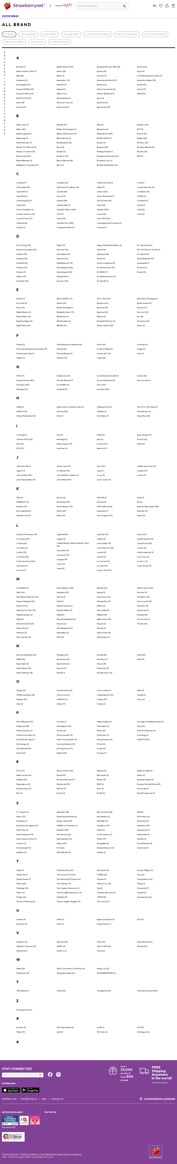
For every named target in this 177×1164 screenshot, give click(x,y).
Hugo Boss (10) (143, 416)
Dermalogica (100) (65, 267)
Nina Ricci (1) (102, 659)
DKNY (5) (101, 258)
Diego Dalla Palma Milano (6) (109, 245)
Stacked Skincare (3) (105, 848)
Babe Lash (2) (22, 124)
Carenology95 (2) (24, 200)
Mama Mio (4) (22, 628)
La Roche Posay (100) (25, 561)
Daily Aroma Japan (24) (26, 249)
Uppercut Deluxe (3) (106, 919)
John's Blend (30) (64, 479)
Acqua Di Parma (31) (25, 93)
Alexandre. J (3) (63, 80)
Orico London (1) (104, 690)
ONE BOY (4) (62, 699)
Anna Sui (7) (102, 75)
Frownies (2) (142, 344)
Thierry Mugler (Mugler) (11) (68, 901)
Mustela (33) (142, 615)
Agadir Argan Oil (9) (65, 66)
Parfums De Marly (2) (25, 735)
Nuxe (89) (141, 655)
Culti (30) (141, 209)
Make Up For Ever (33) (26, 610)
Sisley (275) (62, 843)
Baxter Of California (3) (26, 147)
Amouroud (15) (63, 107)
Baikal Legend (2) (23, 133)
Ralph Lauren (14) (23, 775)
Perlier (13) (61, 730)
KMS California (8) (104, 506)
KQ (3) (139, 502)
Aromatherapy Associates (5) (149, 75)
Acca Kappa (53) (23, 84)
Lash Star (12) (102, 534)
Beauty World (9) (23, 156)
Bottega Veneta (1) (105, 151)
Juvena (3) (141, 475)
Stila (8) (140, 812)
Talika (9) (20, 870)
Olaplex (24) (21, 699)
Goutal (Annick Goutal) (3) (108, 376)
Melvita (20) (102, 588)
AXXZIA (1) (141, 93)
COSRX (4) (141, 196)
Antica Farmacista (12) (106, 89)
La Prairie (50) (22, 557)
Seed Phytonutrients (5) (67, 816)
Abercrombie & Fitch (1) (26, 71)
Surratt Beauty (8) (144, 843)
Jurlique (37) (142, 470)
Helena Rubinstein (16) (26, 416)
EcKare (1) (20, 298)
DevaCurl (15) (62, 281)
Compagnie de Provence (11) (109, 223)
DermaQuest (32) (64, 272)
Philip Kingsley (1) (104, 721)
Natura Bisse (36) (23, 668)
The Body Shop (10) (65, 870)
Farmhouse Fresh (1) (25, 353)
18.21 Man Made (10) (65, 1027)
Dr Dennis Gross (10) (106, 267)
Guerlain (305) (103, 389)
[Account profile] (167, 6)
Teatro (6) (20, 892)
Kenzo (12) (61, 497)
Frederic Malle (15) (105, 349)
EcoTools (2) (21, 303)
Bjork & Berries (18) (65, 160)
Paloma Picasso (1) (24, 730)
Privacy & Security (10, 1154)
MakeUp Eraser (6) (24, 615)
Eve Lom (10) (142, 312)
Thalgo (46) (21, 897)
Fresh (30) (101, 358)
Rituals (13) (101, 779)
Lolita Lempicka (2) (145, 552)
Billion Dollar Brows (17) (67, 133)
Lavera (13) (101, 552)
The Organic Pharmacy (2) (68, 888)
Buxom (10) (142, 133)
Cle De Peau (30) (104, 200)
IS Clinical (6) (102, 444)
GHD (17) (20, 376)
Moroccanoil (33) (144, 601)
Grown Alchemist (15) (106, 380)
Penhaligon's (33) (64, 726)
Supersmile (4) (143, 834)
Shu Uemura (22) (64, 834)
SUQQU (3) (141, 839)
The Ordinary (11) (64, 883)
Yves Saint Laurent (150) (147, 990)
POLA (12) (101, 744)
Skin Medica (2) (103, 816)
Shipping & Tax (9, 1099)
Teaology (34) (22, 888)
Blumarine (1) (102, 129)
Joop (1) (100, 470)
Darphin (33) (21, 254)
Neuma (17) (61, 668)
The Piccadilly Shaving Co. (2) (69, 892)
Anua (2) (100, 98)
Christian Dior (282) (65, 223)
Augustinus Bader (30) (146, 80)
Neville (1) (61, 672)
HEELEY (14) (21, 411)
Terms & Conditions (30, 1154)
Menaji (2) (101, 592)
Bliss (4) (100, 124)
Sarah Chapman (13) (24, 834)
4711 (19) (140, 1027)
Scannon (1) (21, 843)
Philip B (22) (62, 753)
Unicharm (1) (21, 924)
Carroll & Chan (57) (24, 218)
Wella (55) (20, 968)
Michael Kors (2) (104, 601)
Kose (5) (140, 497)
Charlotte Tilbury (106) (66, 209)
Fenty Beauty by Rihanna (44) (69, 344)
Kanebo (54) (21, 506)
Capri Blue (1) (22, 196)
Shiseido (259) (63, 830)
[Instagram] (58, 1075)
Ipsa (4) (100, 439)
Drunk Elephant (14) (145, 258)
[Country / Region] (154, 6)
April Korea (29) (103, 107)
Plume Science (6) (104, 739)
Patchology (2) (22, 744)
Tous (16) (140, 874)
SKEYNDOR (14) (64, 852)
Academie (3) (22, 80)
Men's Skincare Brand (127, 34)
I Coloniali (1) (21, 435)
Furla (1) (140, 353)
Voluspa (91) (142, 946)
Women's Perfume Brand (98, 34)
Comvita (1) (101, 227)
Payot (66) (21, 753)
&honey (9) (21, 1027)
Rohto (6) (141, 775)
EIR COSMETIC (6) (65, 298)
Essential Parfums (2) (106, 321)
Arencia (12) (142, 66)
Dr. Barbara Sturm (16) (106, 276)
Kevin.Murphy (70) (65, 506)
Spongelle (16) (103, 843)
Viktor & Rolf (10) (104, 946)
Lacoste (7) (21, 570)
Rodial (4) (101, 793)
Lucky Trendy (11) (144, 565)
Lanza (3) (61, 568)
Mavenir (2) (62, 623)
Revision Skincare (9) (66, 779)
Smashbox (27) (103, 825)
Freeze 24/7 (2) (104, 353)
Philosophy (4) (103, 726)
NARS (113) (20, 659)
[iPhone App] (11, 1092)
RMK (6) (100, 784)
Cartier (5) (20, 227)
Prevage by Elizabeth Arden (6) (150, 721)
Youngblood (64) (104, 990)
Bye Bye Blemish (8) (145, 147)
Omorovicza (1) (63, 695)
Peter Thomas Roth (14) (67, 739)
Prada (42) (101, 748)
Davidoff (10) (21, 263)
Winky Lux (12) (103, 968)
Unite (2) (60, 919)
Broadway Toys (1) (104, 160)
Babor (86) (21, 129)
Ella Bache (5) (62, 316)
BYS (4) (140, 156)
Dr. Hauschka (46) (144, 245)
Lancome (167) (63, 555)
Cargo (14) (20, 205)
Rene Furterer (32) (65, 770)
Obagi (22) (21, 690)
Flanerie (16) (62, 358)
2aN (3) (60, 1032)
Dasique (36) (21, 258)
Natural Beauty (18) (24, 672)
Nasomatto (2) (22, 664)
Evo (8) (140, 316)
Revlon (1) (61, 793)
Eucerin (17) (142, 307)
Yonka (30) (61, 990)
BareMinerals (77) (24, 142)
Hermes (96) (62, 411)
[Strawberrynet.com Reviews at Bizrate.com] (10, 1124)
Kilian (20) (61, 515)
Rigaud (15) (101, 770)
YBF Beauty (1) (22, 990)
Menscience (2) (103, 597)
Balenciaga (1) (22, 138)
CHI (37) (60, 214)
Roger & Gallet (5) (145, 770)
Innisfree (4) (62, 448)
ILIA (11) (60, 435)
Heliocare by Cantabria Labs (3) (70, 407)
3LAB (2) (100, 1027)
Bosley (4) (101, 142)
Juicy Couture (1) (104, 479)
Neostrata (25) (63, 659)
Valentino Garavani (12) (26, 946)
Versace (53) (62, 942)
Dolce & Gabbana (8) (106, 263)
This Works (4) (103, 870)
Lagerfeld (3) (62, 534)
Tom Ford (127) (103, 901)
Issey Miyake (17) (144, 435)
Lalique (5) (61, 539)
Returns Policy (29, 1099)
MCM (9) (60, 637)
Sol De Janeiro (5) (104, 834)
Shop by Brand (10, 16)
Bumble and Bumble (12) (107, 165)
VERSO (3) (61, 946)
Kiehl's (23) (61, 511)
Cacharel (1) (21, 182)
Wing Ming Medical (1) (66, 973)
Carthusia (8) (21, 223)
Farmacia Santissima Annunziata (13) (31, 349)
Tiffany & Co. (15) (104, 883)
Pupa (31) (141, 726)
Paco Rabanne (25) (24, 721)
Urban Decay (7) (104, 924)
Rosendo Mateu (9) (145, 779)
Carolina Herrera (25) (25, 214)
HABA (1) (20, 407)
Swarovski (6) (142, 848)
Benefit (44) (62, 124)
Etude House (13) (144, 303)
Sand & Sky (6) (22, 830)
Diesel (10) (101, 249)
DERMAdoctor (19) (65, 263)
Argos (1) (140, 71)
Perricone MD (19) (65, 735)
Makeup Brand (50, 34)
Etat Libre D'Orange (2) (147, 298)
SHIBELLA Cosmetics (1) (67, 825)
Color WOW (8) (103, 218)
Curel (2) (140, 214)
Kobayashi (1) (102, 511)
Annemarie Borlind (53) (107, 80)
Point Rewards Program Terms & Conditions (61, 1154)
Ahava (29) (61, 71)
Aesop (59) (21, 107)
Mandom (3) (21, 632)
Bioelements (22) (64, 142)
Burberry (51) (142, 124)
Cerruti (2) (61, 196)
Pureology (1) (142, 735)
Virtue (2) (101, 951)
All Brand (9, 34)
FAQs (44, 1099)
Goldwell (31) (62, 389)
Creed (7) (141, 205)
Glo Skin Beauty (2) (65, 380)
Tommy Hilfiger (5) (145, 870)
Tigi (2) (100, 888)
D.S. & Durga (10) (23, 245)
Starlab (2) (101, 852)
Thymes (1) (101, 879)
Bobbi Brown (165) (105, 133)
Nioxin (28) (101, 664)
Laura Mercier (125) (105, 548)
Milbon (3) (101, 606)
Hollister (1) (101, 411)
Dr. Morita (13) (143, 254)
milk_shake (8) (103, 610)
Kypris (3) (141, 515)
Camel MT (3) (22, 191)
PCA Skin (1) (61, 721)
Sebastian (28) (63, 812)
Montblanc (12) (143, 597)
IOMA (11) (101, 435)
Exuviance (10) (143, 321)
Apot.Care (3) (102, 102)
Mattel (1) (60, 615)
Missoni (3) (101, 623)
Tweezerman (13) (144, 897)
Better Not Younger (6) (66, 129)
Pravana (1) (101, 753)
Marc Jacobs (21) (23, 637)
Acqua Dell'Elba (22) (25, 89)
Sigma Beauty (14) (64, 839)
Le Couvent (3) (103, 561)
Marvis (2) (61, 597)
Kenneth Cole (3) (23, 515)
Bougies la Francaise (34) (108, 156)
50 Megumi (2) (143, 1032)
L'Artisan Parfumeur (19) (26, 534)
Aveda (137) (142, 84)
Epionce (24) (102, 312)
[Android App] (31, 1092)
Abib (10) (20, 75)
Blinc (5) (60, 165)
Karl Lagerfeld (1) (23, 511)
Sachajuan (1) (21, 821)
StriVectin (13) (143, 821)
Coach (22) (101, 214)
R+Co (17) (20, 770)
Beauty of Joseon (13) (25, 151)
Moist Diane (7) (103, 637)
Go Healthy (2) (63, 384)
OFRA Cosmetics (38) (25, 695)
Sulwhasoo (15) (143, 825)
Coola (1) (140, 182)
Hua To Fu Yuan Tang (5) (147, 407)
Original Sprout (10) (105, 695)
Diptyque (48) (103, 254)
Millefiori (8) (102, 615)
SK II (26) (60, 848)
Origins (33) (102, 699)
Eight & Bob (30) (23, 325)
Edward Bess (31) (23, 316)
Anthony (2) (102, 84)
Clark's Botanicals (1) (105, 196)
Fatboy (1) (20, 358)
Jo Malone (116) (63, 470)
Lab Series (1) (22, 565)
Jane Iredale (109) (24, 475)
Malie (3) (20, 619)
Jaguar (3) (20, 470)
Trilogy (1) (141, 883)
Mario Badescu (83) (65, 588)
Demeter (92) (22, 281)
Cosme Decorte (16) (146, 187)
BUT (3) (140, 129)
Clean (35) (101, 205)
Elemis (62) (61, 303)
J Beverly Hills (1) (23, 466)
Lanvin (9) (61, 564)
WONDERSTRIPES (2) (106, 973)
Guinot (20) (142, 376)
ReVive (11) (61, 788)
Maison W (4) (22, 606)
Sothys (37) (102, 839)
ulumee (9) (21, 919)
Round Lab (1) (143, 788)
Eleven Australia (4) (65, 307)
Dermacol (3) (62, 258)
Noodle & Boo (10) (104, 672)
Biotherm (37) (63, 156)
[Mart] (63, 6)
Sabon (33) (21, 816)
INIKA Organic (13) (64, 444)
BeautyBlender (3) (24, 160)
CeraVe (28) (62, 191)
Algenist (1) (61, 89)
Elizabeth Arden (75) (65, 312)
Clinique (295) (103, 209)
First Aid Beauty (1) (64, 353)
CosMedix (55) (143, 191)
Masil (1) (60, 601)
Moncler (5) (142, 592)
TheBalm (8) (62, 897)
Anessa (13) (101, 71)
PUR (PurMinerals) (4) (146, 730)
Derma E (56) (62, 249)
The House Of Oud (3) (66, 874)
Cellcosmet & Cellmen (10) (68, 187)
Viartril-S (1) (62, 951)
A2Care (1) (20, 66)
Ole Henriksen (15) (64, 690)
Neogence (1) (62, 655)
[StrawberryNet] (23, 5)
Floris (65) (101, 344)
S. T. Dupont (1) (22, 812)
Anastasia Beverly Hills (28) (108, 66)
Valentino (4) (21, 942)
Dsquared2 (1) (143, 263)
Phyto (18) (101, 730)
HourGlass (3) (103, 416)
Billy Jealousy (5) (64, 138)
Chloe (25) (61, 218)
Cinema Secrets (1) (105, 182)
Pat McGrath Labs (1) (25, 739)
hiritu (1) (60, 416)
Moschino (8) (142, 606)
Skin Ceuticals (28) (104, 812)
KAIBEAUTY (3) (22, 502)
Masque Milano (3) (64, 610)
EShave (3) (101, 316)
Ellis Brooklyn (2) (64, 321)
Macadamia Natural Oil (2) (27, 597)
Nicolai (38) (102, 655)
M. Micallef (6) (22, 588)
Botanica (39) (102, 147)
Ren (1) (19, 793)
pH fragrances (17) (65, 748)
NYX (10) (140, 659)
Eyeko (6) (141, 325)
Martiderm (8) (63, 592)
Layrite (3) (101, 557)
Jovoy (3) (101, 475)
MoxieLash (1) (143, 610)
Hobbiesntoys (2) (104, 407)
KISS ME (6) (102, 497)
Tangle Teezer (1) (23, 879)
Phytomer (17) (103, 735)
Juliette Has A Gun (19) (146, 466)
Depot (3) (61, 245)
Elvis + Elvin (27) (104, 298)
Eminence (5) (102, 303)
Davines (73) (21, 267)
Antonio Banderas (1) (105, 93)
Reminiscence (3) (23, 788)
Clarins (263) (102, 191)
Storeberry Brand (60, 42)
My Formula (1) (143, 619)
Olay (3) (19, 704)
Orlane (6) (101, 704)
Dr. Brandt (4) (102, 281)
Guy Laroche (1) (144, 380)
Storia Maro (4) (143, 816)
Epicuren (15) (102, 307)
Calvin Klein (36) (23, 187)
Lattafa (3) (101, 539)
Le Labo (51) (102, 565)
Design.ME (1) (62, 276)
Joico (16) (101, 466)
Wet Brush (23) (22, 973)
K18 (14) (19, 497)
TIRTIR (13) (101, 897)
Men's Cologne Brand (155, 34)
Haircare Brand (71, 34)
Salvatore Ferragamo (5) (27, 825)
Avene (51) (141, 89)
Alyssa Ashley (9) (64, 98)
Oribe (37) (61, 704)
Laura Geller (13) (104, 543)
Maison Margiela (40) (25, 601)
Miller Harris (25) (104, 619)
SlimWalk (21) (102, 821)
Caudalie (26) (62, 182)
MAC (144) (20, 592)
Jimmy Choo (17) (64, 466)
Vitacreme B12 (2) (145, 942)
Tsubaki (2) (141, 892)
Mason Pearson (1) (65, 606)
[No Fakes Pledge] (35, 1123)
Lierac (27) (142, 534)
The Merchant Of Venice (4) (69, 879)
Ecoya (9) (20, 307)
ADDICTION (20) (23, 98)
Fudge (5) (141, 349)
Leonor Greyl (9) (104, 570)
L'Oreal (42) (21, 543)
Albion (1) (60, 75)
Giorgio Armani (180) (25, 380)
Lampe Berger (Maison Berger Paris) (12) (73, 544)
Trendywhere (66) (145, 879)
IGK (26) (20, 444)
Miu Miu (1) (101, 628)
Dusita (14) (141, 272)
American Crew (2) (65, 102)
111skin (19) (20, 1032)
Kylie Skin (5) (142, 511)
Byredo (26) (142, 151)
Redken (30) (21, 779)
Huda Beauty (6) (144, 411)
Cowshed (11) (142, 200)
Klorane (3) (101, 502)
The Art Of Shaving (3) (25, 901)
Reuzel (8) (61, 775)
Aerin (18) (20, 102)
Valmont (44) (21, 951)
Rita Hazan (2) (103, 775)
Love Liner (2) (143, 557)
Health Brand (37, 42)
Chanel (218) (62, 200)
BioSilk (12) (61, 151)
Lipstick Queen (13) (145, 539)
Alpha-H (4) (62, 93)
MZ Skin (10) (142, 623)
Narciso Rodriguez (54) (26, 655)
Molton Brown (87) (145, 588)
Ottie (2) (140, 690)
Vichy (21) (101, 942)
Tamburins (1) (22, 874)
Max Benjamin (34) (65, 628)
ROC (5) (100, 788)
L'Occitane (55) (23, 539)
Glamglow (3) (22, 389)
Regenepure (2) (23, 784)
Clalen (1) (100, 187)
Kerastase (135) (63, 502)
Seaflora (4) (21, 852)
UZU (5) (140, 919)
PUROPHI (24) (143, 739)
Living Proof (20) (144, 543)
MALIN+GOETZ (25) (25, 623)
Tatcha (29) (21, 883)
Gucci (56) (101, 384)
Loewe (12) (142, 548)
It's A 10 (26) (142, 439)
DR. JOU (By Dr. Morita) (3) (148, 249)
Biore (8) (60, 147)
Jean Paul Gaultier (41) (25, 479)
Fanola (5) (20, 344)
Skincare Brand (28, 34)
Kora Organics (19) (105, 515)
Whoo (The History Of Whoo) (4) (71, 968)
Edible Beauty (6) (23, 312)
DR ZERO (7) (102, 272)
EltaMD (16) (62, 325)
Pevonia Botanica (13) (66, 744)
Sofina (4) (101, 830)
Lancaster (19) (63, 550)
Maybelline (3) (63, 632)
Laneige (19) (62, 559)
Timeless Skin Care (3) (106, 892)
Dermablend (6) (63, 254)
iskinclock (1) (102, 448)
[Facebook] (50, 1075)
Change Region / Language (159, 1098)
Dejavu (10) (21, 276)
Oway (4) (141, 699)
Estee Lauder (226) (105, 325)
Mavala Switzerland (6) (66, 619)
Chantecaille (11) (63, 205)
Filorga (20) (62, 349)
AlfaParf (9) (62, 84)
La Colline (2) (22, 548)
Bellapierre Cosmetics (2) (27, 165)
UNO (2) (60, 924)
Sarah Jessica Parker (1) (26, 839)
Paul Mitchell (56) (23, 748)
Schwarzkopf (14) (23, 848)
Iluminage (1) (62, 439)
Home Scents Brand (14, 42)
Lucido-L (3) (142, 561)
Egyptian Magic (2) (24, 321)
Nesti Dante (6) (63, 664)
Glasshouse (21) (63, 376)
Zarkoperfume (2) (24, 1010)
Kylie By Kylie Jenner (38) (148, 506)
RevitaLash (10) (63, 784)
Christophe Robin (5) (66, 227)
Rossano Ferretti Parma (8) (149, 784)
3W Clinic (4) (102, 1032)
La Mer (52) (21, 552)
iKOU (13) (20, 448)
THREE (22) (102, 874)
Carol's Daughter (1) (24, 209)
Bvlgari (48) (142, 138)
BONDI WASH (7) (104, 138)
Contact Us (57, 1099)
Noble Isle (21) (103, 668)
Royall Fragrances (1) (146, 793)
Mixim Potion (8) (104, 632)
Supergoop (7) (143, 830)
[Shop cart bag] (173, 6)
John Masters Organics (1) (68, 475)
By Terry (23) (142, 142)
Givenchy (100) (23, 384)
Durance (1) (142, 267)
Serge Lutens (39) (64, 821)
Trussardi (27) (143, 888)
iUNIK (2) (141, 444)
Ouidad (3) (141, 695)
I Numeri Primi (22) (24, 439)
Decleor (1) (21, 272)
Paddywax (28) (22, 726)
